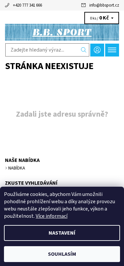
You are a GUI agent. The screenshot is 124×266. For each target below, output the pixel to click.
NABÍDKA (16, 168)
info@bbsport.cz (104, 5)
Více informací (51, 216)
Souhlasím (62, 254)
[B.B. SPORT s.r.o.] (62, 32)
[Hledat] (83, 50)
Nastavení (62, 233)
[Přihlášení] (97, 50)
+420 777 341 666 (27, 5)
